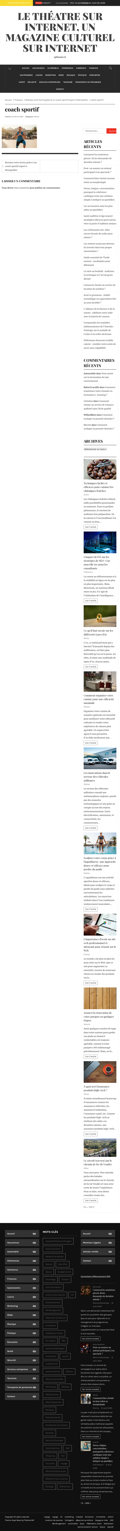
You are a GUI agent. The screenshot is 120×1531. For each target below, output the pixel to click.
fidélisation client (54, 1333)
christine (88, 401)
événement (65, 1486)
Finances (93, 68)
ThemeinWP (29, 1520)
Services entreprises (49, 82)
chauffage (50, 1279)
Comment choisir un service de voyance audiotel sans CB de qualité (99, 405)
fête (64, 1340)
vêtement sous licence (57, 1478)
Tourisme (68, 82)
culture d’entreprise (55, 1295)
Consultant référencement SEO (95, 1276)
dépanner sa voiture (55, 1317)
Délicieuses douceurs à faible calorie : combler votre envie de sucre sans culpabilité (100, 344)
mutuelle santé (53, 1417)
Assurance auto (53, 1249)
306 (87, 1503)
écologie (50, 1486)
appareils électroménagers (58, 1241)
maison (69, 1371)
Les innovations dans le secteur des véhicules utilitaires (97, 776)
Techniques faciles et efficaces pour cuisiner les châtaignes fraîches (98, 487)
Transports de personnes (88, 82)
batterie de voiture (54, 1256)
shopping (50, 1455)
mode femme (52, 1394)
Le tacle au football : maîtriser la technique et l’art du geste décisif (99, 275)
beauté (49, 1264)
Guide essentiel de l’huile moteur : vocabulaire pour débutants (97, 261)
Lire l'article (90, 527)
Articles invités (90, 1251)
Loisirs (39, 75)
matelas (65, 1387)
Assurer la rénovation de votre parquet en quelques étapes (99, 1016)
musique (50, 1410)
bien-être (62, 1264)
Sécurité (32, 82)
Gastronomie (26, 75)
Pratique (82, 75)
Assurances (38, 68)
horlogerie (69, 1520)
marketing (50, 1387)
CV (72, 1295)
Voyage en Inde (101, 1520)
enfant (110, 1517)
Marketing (50, 75)
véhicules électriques (56, 1471)
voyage (64, 1463)
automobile (73, 1523)
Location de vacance (54, 1520)
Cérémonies (67, 68)
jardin (65, 1356)
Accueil (26, 68)
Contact (60, 89)
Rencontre (94, 75)
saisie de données (54, 1440)
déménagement (53, 1310)
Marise (36, 117)
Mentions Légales (92, 1242)
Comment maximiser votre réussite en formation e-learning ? (99, 391)
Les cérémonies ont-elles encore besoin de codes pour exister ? (98, 234)
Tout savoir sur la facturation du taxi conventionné (98, 377)
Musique (71, 75)
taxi (63, 1455)
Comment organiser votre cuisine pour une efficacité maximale (99, 699)
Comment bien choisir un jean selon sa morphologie (103, 1401)
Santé (22, 82)
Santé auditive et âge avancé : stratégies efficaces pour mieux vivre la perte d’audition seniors (100, 220)
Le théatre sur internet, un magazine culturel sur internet (60, 31)
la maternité (52, 1364)
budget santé (64, 1272)
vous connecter (21, 187)
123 (90, 1206)
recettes (50, 1433)
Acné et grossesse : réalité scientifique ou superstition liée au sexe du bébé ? (100, 299)
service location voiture (88, 1527)
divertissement (53, 1302)
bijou (82, 1523)
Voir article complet (90, 1339)
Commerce (81, 68)
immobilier (51, 1356)
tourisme (50, 1463)
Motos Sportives (53, 1402)
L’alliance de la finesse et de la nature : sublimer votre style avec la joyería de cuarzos (99, 313)
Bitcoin (87, 425)
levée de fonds (53, 1371)
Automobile (53, 68)
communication (53, 1287)
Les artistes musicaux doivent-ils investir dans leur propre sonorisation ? (99, 247)
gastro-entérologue (55, 1348)
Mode (61, 75)
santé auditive (53, 1448)
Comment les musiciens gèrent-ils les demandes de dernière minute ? (98, 158)
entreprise (51, 1325)
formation (51, 1340)
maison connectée (54, 1379)
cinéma (65, 1279)
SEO (68, 1448)
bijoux (49, 1272)
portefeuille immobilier (57, 1425)
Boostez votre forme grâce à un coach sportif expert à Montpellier (21, 166)
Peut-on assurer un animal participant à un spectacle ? (60, 3)
